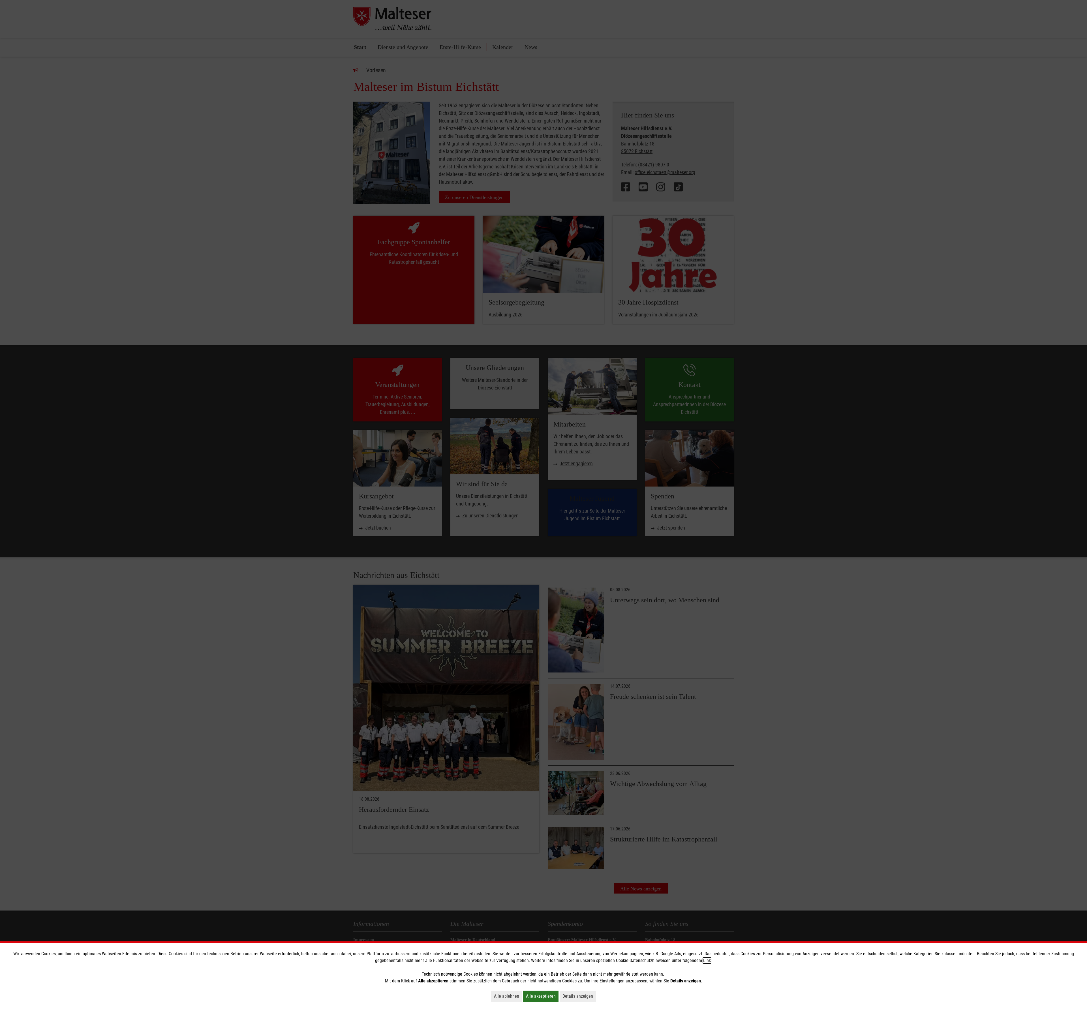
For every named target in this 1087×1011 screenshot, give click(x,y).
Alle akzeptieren (542, 996)
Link (707, 960)
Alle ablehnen (508, 996)
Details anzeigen (579, 996)
